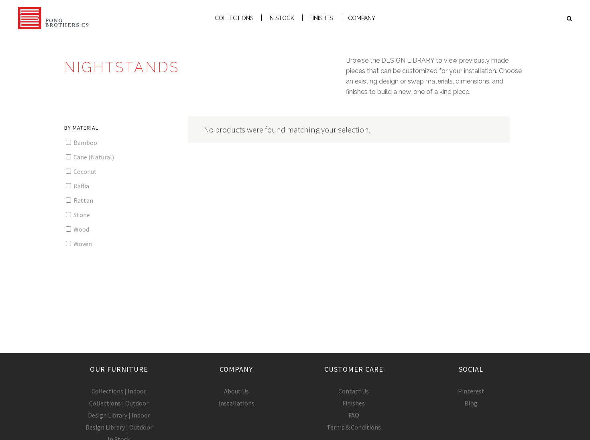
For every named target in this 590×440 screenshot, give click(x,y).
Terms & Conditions (354, 427)
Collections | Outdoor (119, 403)
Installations (236, 403)
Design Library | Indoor (119, 415)
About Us (236, 391)
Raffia (80, 186)
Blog (471, 403)
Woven (82, 244)
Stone (81, 215)
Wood (80, 229)
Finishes (353, 403)
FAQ (353, 415)
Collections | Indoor (119, 391)
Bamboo (84, 143)
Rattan (82, 200)
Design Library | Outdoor (119, 427)
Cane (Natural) (93, 157)
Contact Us (353, 391)
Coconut (84, 171)
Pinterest (471, 391)
